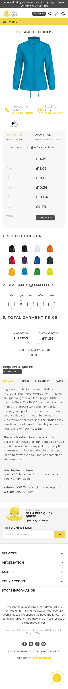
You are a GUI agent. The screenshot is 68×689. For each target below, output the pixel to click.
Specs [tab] (26, 381)
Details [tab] (8, 381)
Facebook (24, 644)
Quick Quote (39, 14)
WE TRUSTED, (34, 658)
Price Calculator (44, 147)
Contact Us (45, 217)
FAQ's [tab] (59, 381)
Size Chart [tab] (42, 381)
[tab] (19, 137)
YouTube (31, 644)
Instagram (37, 644)
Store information (18, 590)
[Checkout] (63, 13)
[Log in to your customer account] (56, 13)
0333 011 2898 (22, 113)
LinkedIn (43, 644)
